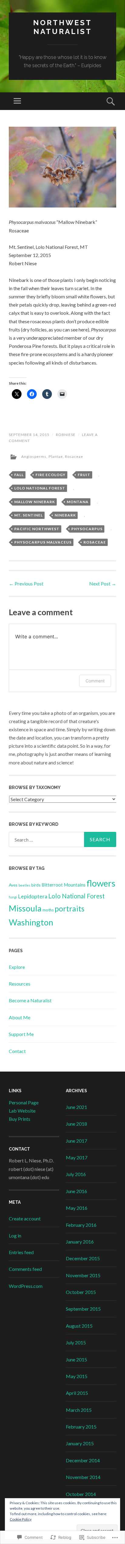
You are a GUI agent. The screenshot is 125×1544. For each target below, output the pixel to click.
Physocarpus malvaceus (43, 542)
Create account (25, 1218)
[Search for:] (62, 839)
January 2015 (80, 1443)
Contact (17, 1051)
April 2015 (77, 1393)
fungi (13, 897)
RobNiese (66, 434)
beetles (24, 885)
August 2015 (79, 1326)
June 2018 (76, 1124)
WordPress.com (25, 1286)
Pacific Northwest (36, 529)
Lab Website (22, 1110)
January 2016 (80, 1241)
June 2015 (76, 1359)
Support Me (21, 1034)
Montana (78, 501)
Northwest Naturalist (62, 27)
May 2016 (76, 1208)
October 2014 (81, 1494)
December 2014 (83, 1460)
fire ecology (50, 474)
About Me (19, 1017)
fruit (84, 474)
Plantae (56, 457)
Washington (31, 922)
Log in (15, 1235)
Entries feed (21, 1252)
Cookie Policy (21, 1519)
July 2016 (76, 1174)
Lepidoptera (32, 896)
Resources (19, 983)
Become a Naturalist (30, 1000)
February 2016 (81, 1225)
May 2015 (76, 1376)
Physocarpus (87, 529)
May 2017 (76, 1157)
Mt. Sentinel (28, 515)
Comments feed (25, 1269)
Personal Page (24, 1102)
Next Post (102, 583)
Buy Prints (19, 1119)
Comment (95, 680)
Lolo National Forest (39, 488)
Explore (17, 967)
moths (48, 910)
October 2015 (81, 1292)
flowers (100, 883)
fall (19, 474)
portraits (69, 908)
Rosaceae (74, 457)
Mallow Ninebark (34, 501)
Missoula (25, 908)
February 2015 (81, 1426)
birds (36, 884)
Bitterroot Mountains (64, 884)
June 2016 (76, 1191)
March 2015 (79, 1410)
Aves (13, 884)
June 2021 (76, 1107)
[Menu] (17, 101)
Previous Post (26, 583)
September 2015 (83, 1309)
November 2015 (83, 1275)
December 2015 (83, 1258)
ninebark (65, 515)
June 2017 (76, 1141)
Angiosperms (33, 457)
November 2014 (83, 1477)
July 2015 (76, 1342)
